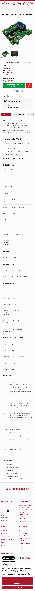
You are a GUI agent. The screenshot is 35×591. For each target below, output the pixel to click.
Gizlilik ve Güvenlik (24, 543)
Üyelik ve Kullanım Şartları (24, 539)
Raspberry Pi (13, 14)
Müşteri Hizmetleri (6, 539)
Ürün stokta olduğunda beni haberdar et (14, 85)
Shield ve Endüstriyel (25, 14)
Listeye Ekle (28, 86)
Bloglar (3, 545)
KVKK (21, 530)
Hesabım (4, 533)
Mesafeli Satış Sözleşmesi (23, 534)
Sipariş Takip (5, 536)
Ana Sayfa (5, 14)
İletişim (3, 542)
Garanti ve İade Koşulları (23, 547)
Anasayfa (4, 530)
